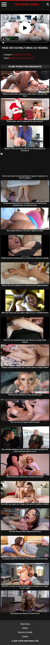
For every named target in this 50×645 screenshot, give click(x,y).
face (16, 58)
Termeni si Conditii (25, 632)
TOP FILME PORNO (26, 4)
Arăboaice (17, 55)
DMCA (25, 628)
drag (12, 58)
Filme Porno (25, 624)
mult (21, 58)
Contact (25, 636)
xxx (32, 58)
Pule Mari (27, 55)
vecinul (27, 58)
